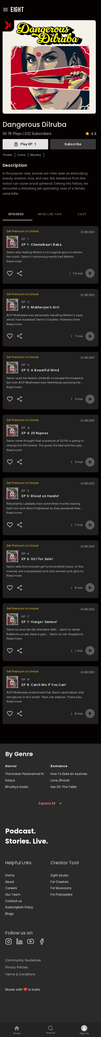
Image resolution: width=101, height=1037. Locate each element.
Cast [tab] (82, 214)
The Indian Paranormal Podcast (24, 774)
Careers (11, 888)
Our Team (12, 895)
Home (9, 875)
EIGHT (17, 10)
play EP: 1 (28, 144)
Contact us (13, 901)
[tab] (17, 214)
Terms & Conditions (20, 974)
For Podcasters (62, 895)
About (9, 882)
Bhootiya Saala (16, 787)
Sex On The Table (63, 787)
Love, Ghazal (60, 780)
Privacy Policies (16, 967)
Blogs (9, 914)
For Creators (60, 882)
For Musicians (61, 888)
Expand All (47, 803)
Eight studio (59, 875)
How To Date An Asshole (69, 774)
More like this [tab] (50, 214)
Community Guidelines (23, 960)
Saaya (10, 780)
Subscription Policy (19, 907)
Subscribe (72, 144)
